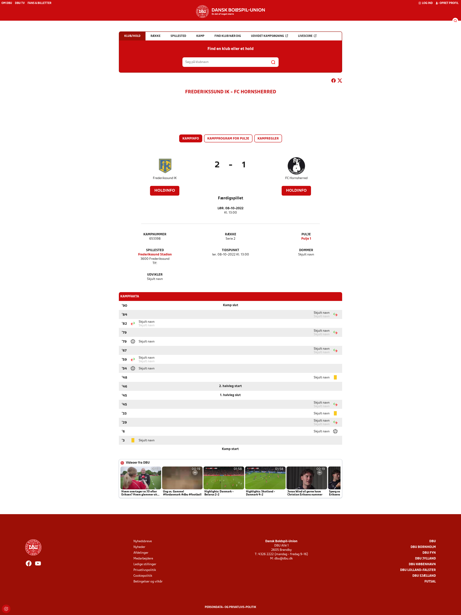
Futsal (430, 581)
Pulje (306, 234)
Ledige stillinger (144, 564)
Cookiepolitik (142, 575)
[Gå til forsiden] (230, 11)
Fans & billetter (39, 3)
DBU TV (20, 3)
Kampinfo (190, 138)
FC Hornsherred (296, 178)
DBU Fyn (429, 552)
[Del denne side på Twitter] (339, 81)
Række (230, 234)
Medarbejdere (143, 558)
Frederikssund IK (165, 178)
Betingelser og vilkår (148, 581)
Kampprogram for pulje (228, 138)
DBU (432, 541)
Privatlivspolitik (144, 570)
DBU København (422, 564)
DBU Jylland (425, 558)
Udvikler (155, 274)
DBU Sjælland (424, 575)
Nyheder (139, 547)
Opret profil (449, 3)
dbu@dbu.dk (283, 558)
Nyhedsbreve (142, 541)
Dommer (306, 250)
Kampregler (268, 138)
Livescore (305, 36)
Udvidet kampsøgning (267, 36)
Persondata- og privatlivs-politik (230, 607)
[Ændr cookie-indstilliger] (6, 609)
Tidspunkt (230, 250)
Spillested (155, 250)
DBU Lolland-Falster (418, 570)
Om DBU (6, 3)
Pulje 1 (306, 238)
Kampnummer (154, 234)
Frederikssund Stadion (155, 254)
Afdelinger (140, 552)
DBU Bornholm (423, 547)
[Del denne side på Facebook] (333, 81)
